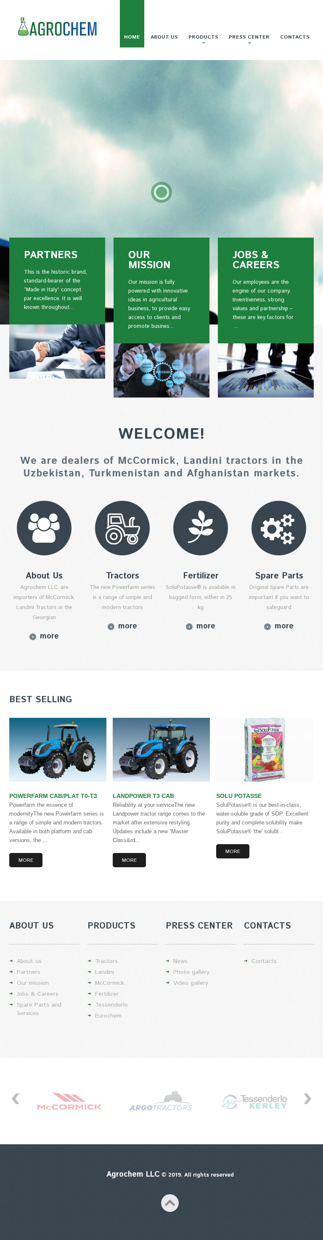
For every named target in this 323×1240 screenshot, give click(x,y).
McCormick (109, 983)
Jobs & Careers (37, 994)
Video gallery (190, 983)
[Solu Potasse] (264, 750)
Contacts (295, 37)
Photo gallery (191, 972)
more (49, 636)
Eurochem (108, 1016)
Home (132, 37)
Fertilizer (107, 994)
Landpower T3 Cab (143, 796)
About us (164, 37)
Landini (104, 972)
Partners (28, 972)
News (180, 961)
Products (201, 40)
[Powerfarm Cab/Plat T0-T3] (57, 750)
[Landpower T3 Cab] (161, 750)
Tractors (106, 961)
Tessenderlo (111, 1005)
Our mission (33, 983)
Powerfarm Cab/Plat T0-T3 (53, 796)
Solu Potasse (239, 796)
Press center (247, 40)
